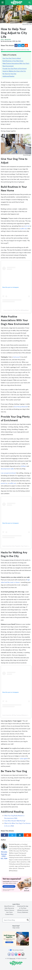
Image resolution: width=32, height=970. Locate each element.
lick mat (27, 226)
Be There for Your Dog (9, 74)
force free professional (21, 406)
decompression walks (7, 469)
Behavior (8, 39)
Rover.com (12, 958)
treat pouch (16, 357)
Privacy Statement (22, 912)
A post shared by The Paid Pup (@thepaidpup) (16, 310)
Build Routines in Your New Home (13, 61)
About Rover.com (9, 906)
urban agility (23, 758)
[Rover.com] (16, 3)
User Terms (9, 912)
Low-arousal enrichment (8, 473)
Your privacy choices (17, 950)
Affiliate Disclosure (22, 910)
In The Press (22, 908)
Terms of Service (9, 910)
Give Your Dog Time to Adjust (12, 58)
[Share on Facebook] (16, 45)
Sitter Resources (9, 908)
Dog (2, 39)
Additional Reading (8, 76)
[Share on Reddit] (26, 45)
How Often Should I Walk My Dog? (14, 821)
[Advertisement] (16, 884)
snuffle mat (23, 228)
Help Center (16, 928)
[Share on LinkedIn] (22, 45)
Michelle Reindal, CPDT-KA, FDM (4, 855)
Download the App (22, 906)
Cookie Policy (9, 914)
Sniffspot (23, 466)
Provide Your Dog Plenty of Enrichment (15, 68)
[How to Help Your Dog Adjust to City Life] (16, 14)
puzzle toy (4, 483)
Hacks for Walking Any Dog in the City (14, 71)
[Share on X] (19, 45)
